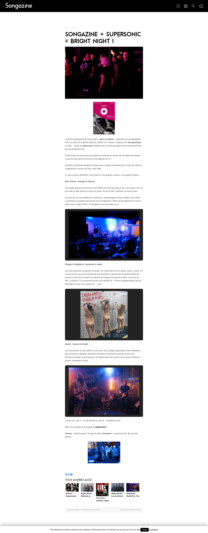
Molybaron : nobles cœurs (130, 510)
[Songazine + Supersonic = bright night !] (104, 73)
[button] (99, 252)
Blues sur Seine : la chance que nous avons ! (84, 510)
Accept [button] (144, 530)
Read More (153, 530)
